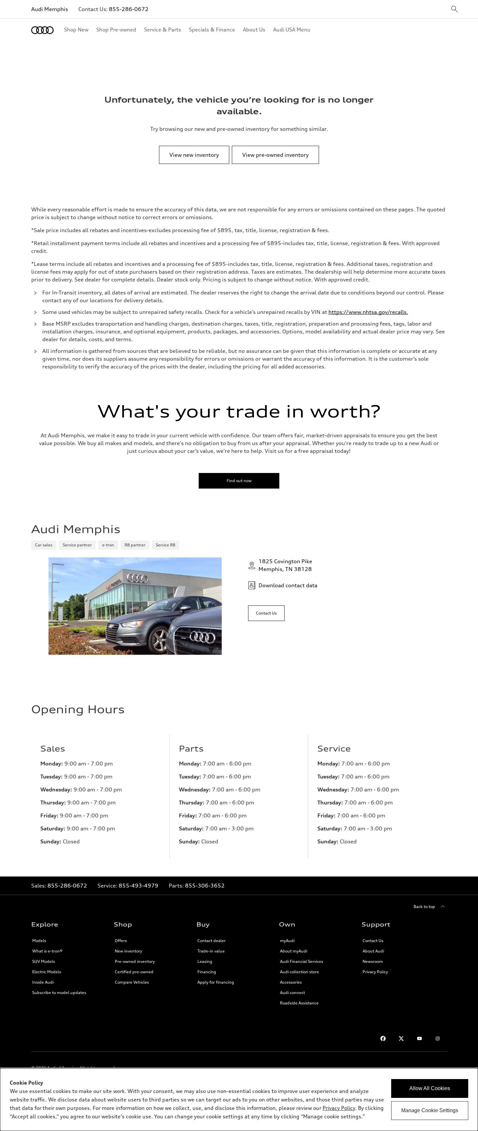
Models (39, 940)
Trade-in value (211, 951)
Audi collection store (299, 971)
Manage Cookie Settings (429, 1110)
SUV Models (43, 961)
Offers (121, 940)
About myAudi (293, 951)
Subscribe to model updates (59, 992)
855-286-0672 (129, 9)
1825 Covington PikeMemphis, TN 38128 (285, 565)
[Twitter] (401, 1038)
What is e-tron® (47, 951)
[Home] (42, 30)
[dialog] (239, 1099)
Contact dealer (211, 940)
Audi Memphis (49, 9)
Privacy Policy (339, 1108)
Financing (206, 971)
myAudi (287, 940)
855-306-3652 (205, 885)
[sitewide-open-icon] (454, 9)
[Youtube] (419, 1038)
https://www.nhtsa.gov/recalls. (368, 312)
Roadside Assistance (299, 1002)
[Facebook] (383, 1038)
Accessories (291, 982)
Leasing (204, 961)
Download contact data (288, 585)
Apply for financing (215, 982)
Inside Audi (43, 982)
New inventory (128, 951)
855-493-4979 (138, 885)
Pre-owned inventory (135, 961)
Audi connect (292, 992)
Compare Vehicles (132, 982)
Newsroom (373, 961)
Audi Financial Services (301, 961)
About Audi (373, 951)
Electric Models (46, 971)
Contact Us (373, 940)
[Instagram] (438, 1038)
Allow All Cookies (429, 1088)
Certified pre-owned (134, 971)
